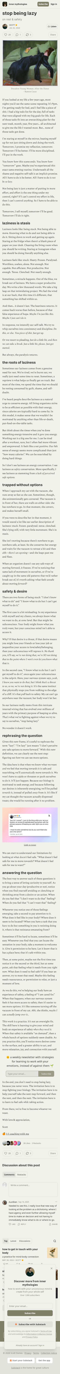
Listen (54, 26)
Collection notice (49, 1353)
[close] (51, 1268)
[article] (30, 1256)
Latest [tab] (13, 1241)
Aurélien (13, 1201)
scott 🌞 (13, 25)
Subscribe (43, 4)
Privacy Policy (32, 1337)
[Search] (55, 1241)
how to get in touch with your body (20, 1251)
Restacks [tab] (21, 1174)
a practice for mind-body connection (20, 1256)
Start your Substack (22, 1360)
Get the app (44, 1360)
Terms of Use (46, 1331)
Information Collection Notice (39, 1334)
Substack (15, 1367)
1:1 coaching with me (17, 1134)
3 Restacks (36, 1143)
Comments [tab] (9, 1174)
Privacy (27, 1353)
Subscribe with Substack (32, 1324)
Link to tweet (30, 844)
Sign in (54, 4)
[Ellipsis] (56, 1201)
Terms (36, 1353)
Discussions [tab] (24, 1241)
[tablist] (15, 1175)
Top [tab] (5, 1241)
